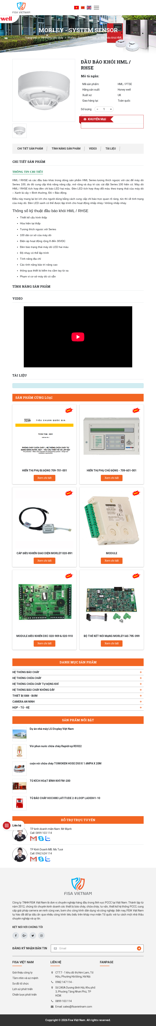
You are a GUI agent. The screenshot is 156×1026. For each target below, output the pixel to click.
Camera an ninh (23, 701)
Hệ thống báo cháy (52, 37)
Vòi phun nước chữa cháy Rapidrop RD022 (56, 746)
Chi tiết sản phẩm (30, 148)
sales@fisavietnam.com (77, 1006)
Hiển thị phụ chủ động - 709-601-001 (111, 470)
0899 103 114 (44, 832)
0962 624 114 (44, 853)
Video (93, 148)
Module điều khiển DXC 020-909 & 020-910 (44, 636)
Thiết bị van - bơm (24, 695)
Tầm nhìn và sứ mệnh (25, 978)
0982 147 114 (63, 982)
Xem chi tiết (44, 477)
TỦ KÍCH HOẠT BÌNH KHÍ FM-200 (50, 780)
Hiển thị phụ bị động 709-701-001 (44, 470)
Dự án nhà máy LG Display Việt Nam (52, 728)
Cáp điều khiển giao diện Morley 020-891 (44, 553)
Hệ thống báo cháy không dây (33, 689)
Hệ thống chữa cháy (26, 678)
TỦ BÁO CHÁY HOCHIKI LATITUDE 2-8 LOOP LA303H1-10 (65, 798)
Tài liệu (110, 148)
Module (111, 553)
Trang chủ (31, 37)
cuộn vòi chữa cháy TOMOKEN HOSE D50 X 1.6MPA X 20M (65, 763)
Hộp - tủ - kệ (20, 707)
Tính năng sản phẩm (66, 148)
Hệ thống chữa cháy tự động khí (35, 683)
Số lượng (86, 109)
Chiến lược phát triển (24, 994)
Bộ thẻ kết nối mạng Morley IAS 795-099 (111, 636)
